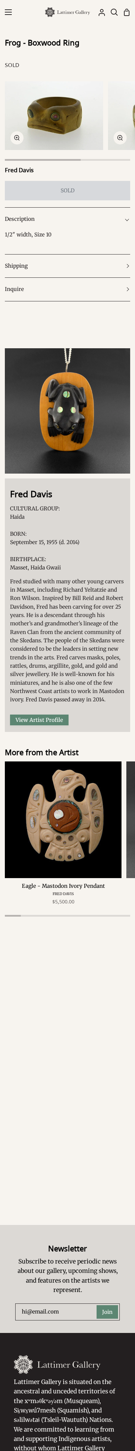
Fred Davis (19, 170)
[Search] (111, 12)
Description (20, 219)
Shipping (16, 265)
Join (107, 1312)
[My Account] (99, 12)
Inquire (14, 289)
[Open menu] (6, 12)
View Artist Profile (39, 720)
